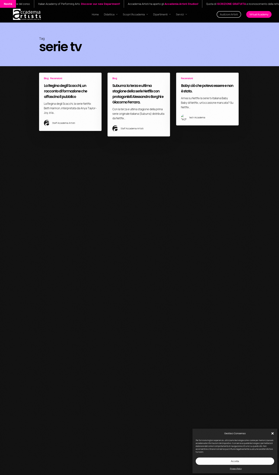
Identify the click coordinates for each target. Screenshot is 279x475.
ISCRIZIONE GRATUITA (217, 4)
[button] (272, 433)
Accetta (235, 461)
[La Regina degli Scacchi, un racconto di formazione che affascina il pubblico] (70, 102)
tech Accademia (197, 117)
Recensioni (56, 78)
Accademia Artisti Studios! (168, 4)
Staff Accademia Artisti (63, 122)
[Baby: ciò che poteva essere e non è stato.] (207, 99)
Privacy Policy (236, 468)
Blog (46, 78)
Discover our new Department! (87, 4)
